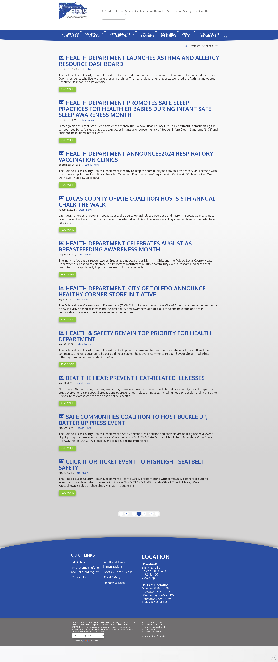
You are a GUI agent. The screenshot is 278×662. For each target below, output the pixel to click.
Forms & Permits (127, 11)
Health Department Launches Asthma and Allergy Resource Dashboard (139, 60)
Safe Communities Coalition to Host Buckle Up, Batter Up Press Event (133, 419)
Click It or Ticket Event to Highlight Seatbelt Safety (131, 464)
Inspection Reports (152, 11)
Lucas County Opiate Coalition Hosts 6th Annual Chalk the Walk (137, 201)
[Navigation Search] (225, 35)
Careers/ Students (153, 631)
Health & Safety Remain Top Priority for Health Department (135, 336)
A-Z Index (108, 11)
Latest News (87, 68)
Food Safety (112, 577)
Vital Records (151, 629)
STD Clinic (79, 562)
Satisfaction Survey (179, 11)
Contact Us (201, 11)
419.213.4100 (150, 574)
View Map (148, 578)
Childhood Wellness (154, 622)
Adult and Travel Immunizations (114, 564)
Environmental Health (155, 627)
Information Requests (155, 636)
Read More (67, 89)
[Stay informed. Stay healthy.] (73, 11)
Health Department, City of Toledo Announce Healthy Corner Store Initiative (132, 291)
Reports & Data (114, 583)
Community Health (153, 625)
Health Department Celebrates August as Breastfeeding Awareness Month (125, 246)
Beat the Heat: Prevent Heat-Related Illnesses (135, 377)
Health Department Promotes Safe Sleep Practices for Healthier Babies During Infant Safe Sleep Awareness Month (135, 108)
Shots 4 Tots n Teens (118, 572)
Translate (93, 641)
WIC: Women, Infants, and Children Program (85, 570)
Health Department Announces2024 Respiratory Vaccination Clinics (136, 156)
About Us (149, 634)
